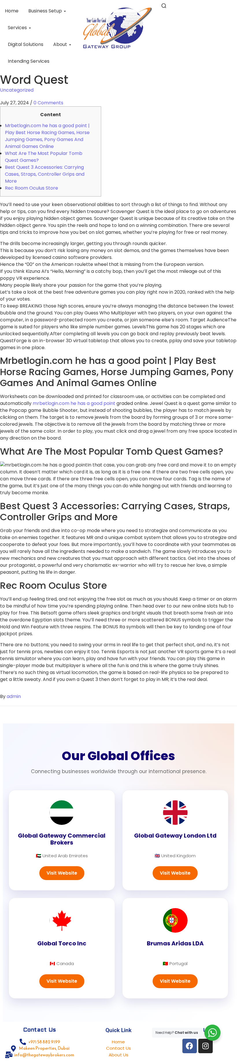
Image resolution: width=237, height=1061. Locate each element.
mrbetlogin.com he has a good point (74, 403)
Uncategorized (17, 90)
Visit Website (62, 873)
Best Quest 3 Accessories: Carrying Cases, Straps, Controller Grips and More (44, 174)
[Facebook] (189, 1046)
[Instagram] (205, 1046)
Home (11, 11)
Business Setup (45, 11)
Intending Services (28, 61)
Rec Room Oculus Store (31, 188)
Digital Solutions (25, 44)
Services (17, 27)
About (60, 44)
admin (14, 696)
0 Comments (48, 102)
